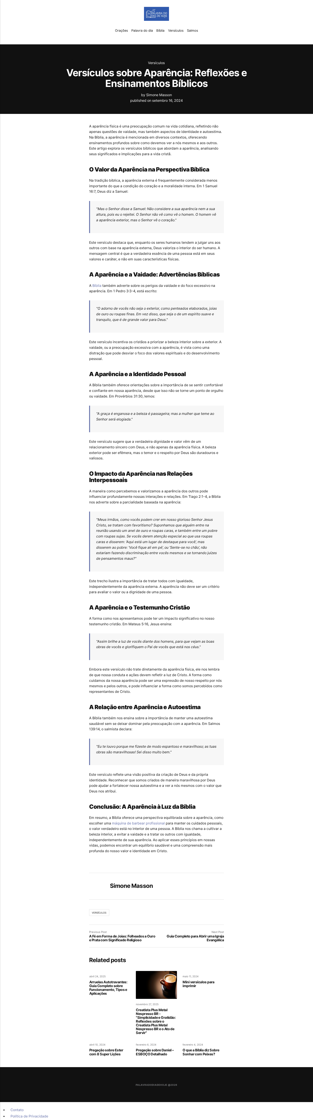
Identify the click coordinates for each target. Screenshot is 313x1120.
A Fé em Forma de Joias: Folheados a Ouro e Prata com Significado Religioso (122, 938)
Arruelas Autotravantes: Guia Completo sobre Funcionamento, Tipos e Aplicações (108, 987)
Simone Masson (159, 95)
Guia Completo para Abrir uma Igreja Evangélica (195, 938)
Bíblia (160, 30)
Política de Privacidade (29, 1116)
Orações (121, 30)
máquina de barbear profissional (138, 823)
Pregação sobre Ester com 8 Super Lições (106, 1052)
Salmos (192, 30)
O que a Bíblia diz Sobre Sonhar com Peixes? (201, 1052)
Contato (17, 1110)
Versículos (175, 30)
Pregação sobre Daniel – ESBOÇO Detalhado (155, 1052)
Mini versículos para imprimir (198, 984)
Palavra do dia (142, 30)
